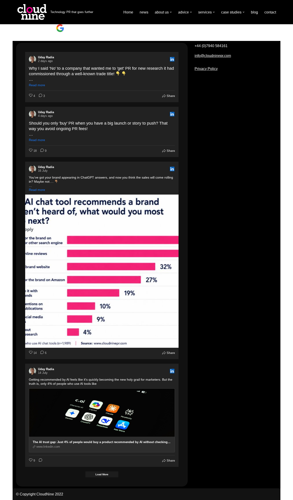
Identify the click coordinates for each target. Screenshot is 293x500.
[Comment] (39, 460)
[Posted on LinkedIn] (172, 59)
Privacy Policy (206, 69)
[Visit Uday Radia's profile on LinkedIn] (32, 59)
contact (270, 12)
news (144, 12)
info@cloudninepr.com (213, 56)
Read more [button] (37, 85)
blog (254, 12)
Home (128, 12)
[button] (171, 12)
